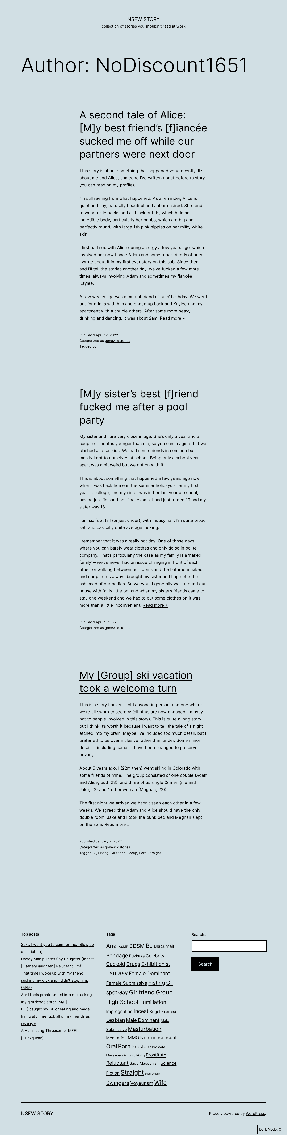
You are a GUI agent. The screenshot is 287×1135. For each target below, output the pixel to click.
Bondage (117, 955)
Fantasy (117, 973)
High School (122, 1002)
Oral (111, 1046)
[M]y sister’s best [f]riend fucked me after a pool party (139, 406)
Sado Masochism (144, 1063)
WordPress (255, 1113)
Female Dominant (149, 973)
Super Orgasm (152, 1073)
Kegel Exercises (164, 1011)
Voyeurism (141, 1083)
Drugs (133, 964)
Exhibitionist (155, 964)
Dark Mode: (268, 1129)
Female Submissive (126, 983)
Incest (141, 1011)
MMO (133, 1037)
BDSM (137, 946)
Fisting (103, 853)
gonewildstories (117, 341)
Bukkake (137, 956)
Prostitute (156, 1055)
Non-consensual (158, 1037)
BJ (94, 346)
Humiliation (152, 1002)
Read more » (172, 318)
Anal (112, 945)
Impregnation (119, 1011)
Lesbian (115, 1020)
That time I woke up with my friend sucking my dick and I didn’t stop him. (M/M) (54, 980)
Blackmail (164, 946)
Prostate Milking (134, 1055)
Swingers (117, 1083)
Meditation (116, 1037)
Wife (160, 1082)
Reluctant (117, 1063)
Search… (199, 934)
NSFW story (143, 19)
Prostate (141, 1047)
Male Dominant (142, 1020)
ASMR (123, 947)
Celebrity (155, 955)
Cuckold (115, 964)
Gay (123, 992)
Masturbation (144, 1029)
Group (132, 853)
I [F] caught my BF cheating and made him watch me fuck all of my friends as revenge (55, 1016)
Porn (142, 853)
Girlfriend (118, 853)
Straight (154, 853)
